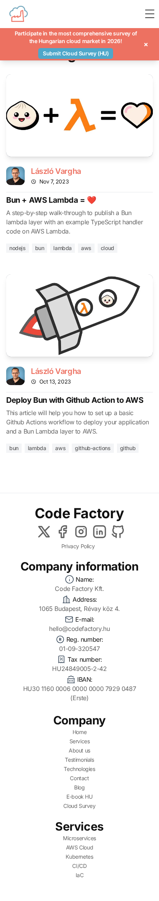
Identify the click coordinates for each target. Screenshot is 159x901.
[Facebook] (62, 531)
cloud (107, 248)
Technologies (79, 769)
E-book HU (79, 796)
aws (86, 248)
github (128, 448)
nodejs (17, 248)
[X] (44, 531)
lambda (62, 248)
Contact (79, 778)
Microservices (79, 838)
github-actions (92, 448)
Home (79, 732)
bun (39, 248)
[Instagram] (81, 531)
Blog (79, 787)
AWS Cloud (79, 847)
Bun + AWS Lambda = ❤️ (51, 200)
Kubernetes (79, 856)
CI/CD (79, 866)
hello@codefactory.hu (79, 628)
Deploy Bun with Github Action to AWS (75, 400)
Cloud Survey (79, 806)
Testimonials (79, 759)
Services (79, 741)
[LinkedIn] (99, 531)
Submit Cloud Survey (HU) (75, 53)
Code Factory (79, 513)
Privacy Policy (78, 546)
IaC (80, 875)
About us (79, 750)
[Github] (118, 531)
